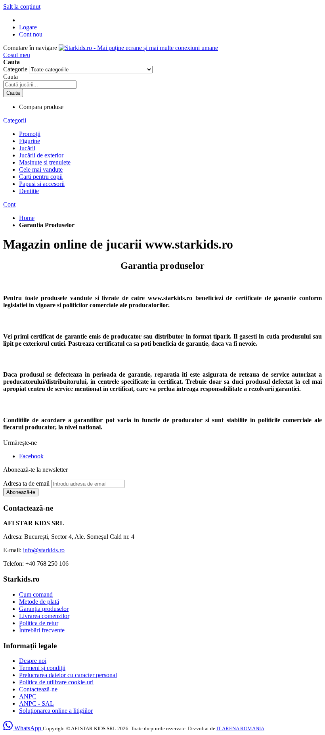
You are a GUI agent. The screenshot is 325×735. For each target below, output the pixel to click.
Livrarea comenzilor (44, 615)
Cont (9, 204)
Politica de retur (38, 623)
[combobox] (39, 84)
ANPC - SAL (36, 703)
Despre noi (32, 660)
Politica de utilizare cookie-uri (56, 682)
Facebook (31, 456)
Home (26, 217)
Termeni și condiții (42, 667)
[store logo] (138, 47)
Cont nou (30, 34)
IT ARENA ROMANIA (240, 728)
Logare (28, 27)
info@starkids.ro (44, 550)
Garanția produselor (44, 608)
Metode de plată (39, 601)
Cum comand (36, 594)
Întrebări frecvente (42, 630)
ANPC (27, 696)
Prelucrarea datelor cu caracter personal (68, 675)
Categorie (16, 69)
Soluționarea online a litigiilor (56, 710)
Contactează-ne (38, 689)
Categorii (14, 120)
